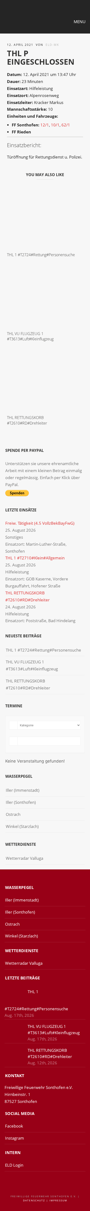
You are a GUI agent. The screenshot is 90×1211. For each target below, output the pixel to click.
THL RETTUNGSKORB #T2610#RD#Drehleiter (27, 420)
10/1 (55, 125)
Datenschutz (34, 1200)
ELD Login (14, 1165)
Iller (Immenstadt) (22, 790)
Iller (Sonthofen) (21, 802)
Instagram (14, 1138)
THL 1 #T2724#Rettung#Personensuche (41, 254)
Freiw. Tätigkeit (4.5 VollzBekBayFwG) (39, 523)
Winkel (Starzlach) (22, 826)
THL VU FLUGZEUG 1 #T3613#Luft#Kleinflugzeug (30, 336)
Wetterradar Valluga (24, 858)
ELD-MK (52, 45)
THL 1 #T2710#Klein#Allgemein (35, 558)
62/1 (65, 125)
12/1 (44, 125)
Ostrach (13, 814)
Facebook (14, 1126)
